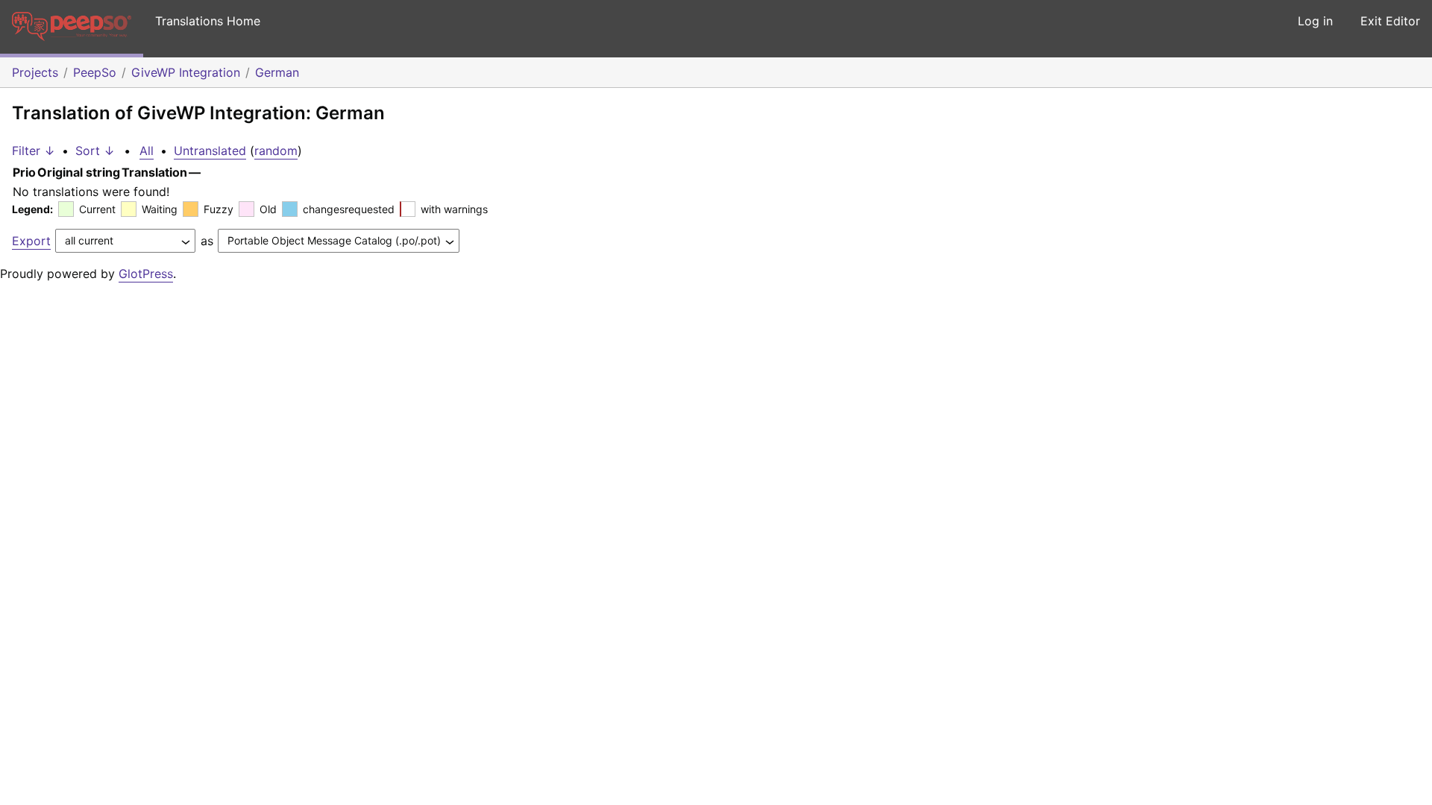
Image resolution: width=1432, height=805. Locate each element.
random (276, 150)
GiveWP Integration (185, 72)
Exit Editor (1390, 20)
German (277, 72)
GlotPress (146, 273)
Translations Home (207, 20)
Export (31, 240)
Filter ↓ (33, 150)
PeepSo (94, 72)
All (146, 150)
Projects (35, 72)
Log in (1315, 20)
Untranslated (210, 150)
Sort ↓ (95, 150)
